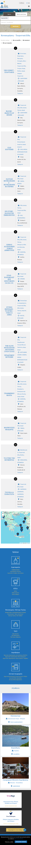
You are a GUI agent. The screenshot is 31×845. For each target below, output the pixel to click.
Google (28, 543)
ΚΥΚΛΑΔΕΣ (21, 81)
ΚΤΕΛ (15, 588)
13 (15, 479)
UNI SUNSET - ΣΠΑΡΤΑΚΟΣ (9, 71)
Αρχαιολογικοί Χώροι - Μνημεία (16, 718)
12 (15, 445)
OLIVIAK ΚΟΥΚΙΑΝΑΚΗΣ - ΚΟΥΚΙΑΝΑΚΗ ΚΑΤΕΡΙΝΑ (9, 183)
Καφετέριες (20, 56)
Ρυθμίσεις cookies (9, 841)
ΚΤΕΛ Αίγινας (15, 592)
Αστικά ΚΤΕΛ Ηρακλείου (15, 679)
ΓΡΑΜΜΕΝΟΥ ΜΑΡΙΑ (9, 394)
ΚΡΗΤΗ (19, 183)
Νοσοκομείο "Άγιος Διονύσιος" (15, 614)
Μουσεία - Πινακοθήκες (16, 782)
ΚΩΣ (21, 215)
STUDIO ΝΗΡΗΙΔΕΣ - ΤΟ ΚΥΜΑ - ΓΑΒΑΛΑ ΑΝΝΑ (9, 311)
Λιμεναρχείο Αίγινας (15, 571)
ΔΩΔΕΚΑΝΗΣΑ (21, 218)
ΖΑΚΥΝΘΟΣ (20, 494)
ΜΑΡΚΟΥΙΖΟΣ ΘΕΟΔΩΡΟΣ (9, 429)
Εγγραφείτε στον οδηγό (15, 830)
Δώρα (24, 347)
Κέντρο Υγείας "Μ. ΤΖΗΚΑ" (15, 615)
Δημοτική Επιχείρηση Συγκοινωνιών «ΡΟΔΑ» (15, 676)
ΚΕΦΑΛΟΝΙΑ (23, 460)
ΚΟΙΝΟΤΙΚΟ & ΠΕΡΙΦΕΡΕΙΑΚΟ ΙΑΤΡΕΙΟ (15, 612)
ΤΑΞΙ (15, 631)
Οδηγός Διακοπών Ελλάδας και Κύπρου (11, 822)
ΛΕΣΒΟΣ (24, 354)
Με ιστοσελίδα (17, 40)
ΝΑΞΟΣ (22, 315)
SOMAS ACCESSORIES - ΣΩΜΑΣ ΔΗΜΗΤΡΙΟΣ (9, 247)
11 (15, 418)
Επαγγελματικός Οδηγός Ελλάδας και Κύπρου (11, 804)
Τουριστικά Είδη (21, 66)
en (29, 3)
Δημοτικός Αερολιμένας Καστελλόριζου (15, 656)
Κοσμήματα (20, 389)
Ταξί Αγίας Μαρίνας (15, 637)
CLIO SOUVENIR (9, 148)
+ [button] (2, 513)
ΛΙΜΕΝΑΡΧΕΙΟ (16, 570)
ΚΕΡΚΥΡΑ (22, 252)
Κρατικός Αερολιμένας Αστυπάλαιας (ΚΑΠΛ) (15, 655)
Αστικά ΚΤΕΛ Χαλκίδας (15, 678)
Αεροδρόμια (15, 652)
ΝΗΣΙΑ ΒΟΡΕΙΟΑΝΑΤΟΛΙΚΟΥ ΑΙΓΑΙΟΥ (22, 152)
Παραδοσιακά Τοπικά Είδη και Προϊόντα (21, 345)
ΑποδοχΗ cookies (21, 841)
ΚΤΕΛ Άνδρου (15, 594)
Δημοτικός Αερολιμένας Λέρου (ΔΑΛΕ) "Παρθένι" (15, 658)
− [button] (2, 515)
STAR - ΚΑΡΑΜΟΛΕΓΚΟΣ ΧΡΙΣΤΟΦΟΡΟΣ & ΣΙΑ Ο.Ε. (9, 279)
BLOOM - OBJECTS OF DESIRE (9, 113)
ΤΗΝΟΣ (22, 428)
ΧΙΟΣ (21, 149)
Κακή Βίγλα (15, 748)
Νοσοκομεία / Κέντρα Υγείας (15, 610)
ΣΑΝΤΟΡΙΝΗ (23, 78)
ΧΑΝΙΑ (22, 181)
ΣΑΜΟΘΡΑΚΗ (16, 786)
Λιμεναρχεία (15, 567)
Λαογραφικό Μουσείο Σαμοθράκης (15, 780)
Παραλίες (16, 750)
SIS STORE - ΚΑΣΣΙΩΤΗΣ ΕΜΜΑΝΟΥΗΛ (9, 213)
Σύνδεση (21, 3)
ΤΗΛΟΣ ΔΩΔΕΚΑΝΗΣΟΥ (16, 722)
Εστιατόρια (23, 53)
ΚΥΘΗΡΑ (22, 279)
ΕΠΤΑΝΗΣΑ (20, 254)
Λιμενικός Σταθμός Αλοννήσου (15, 573)
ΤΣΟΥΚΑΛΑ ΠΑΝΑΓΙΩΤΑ (9, 493)
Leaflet (21, 543)
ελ (27, 3)
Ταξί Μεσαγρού (15, 635)
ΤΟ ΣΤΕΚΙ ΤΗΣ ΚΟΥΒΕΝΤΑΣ (9, 459)
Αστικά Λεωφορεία (15, 674)
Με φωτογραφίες (7, 43)
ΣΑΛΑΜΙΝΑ (16, 754)
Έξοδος (19, 71)
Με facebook (26, 40)
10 (15, 376)
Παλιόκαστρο (15, 716)
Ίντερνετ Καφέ (21, 68)
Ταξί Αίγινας (15, 633)
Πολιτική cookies (18, 838)
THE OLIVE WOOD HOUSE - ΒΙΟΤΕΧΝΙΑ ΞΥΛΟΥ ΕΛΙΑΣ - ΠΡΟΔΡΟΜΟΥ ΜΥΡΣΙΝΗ (9, 351)
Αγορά (23, 71)
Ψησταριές (20, 58)
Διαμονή (19, 147)
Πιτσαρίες (20, 61)
